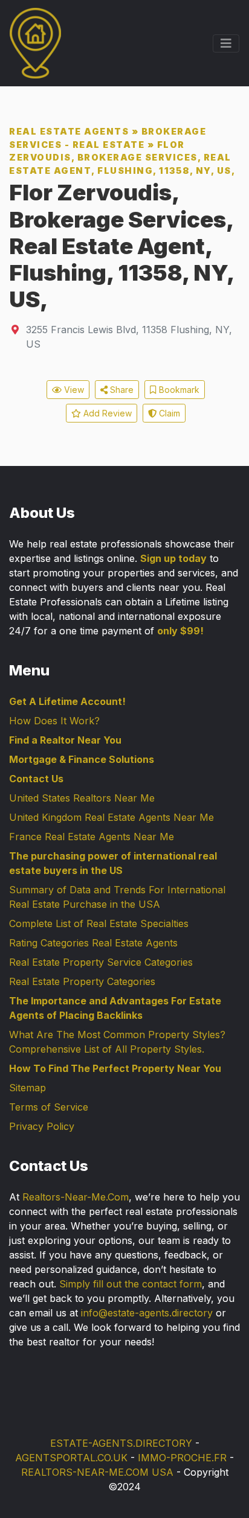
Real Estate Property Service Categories (101, 962)
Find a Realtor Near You (65, 740)
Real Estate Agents (69, 131)
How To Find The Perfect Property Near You (115, 1068)
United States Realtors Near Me (82, 798)
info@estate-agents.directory (147, 1313)
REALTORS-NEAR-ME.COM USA (97, 1472)
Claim (168, 413)
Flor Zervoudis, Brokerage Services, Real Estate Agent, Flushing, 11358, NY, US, (122, 157)
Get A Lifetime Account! (67, 701)
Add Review (106, 413)
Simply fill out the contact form (130, 1284)
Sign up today (173, 558)
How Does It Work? (54, 721)
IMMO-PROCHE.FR (182, 1458)
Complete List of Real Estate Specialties (99, 923)
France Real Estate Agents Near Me (91, 837)
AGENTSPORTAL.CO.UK (71, 1458)
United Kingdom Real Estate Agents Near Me (111, 817)
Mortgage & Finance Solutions (81, 759)
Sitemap (27, 1088)
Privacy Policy (41, 1126)
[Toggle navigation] (226, 43)
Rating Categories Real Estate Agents (93, 943)
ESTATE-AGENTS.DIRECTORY (121, 1443)
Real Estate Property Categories (82, 981)
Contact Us (36, 779)
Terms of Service (48, 1107)
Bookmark (178, 389)
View (73, 389)
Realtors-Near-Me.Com (75, 1197)
